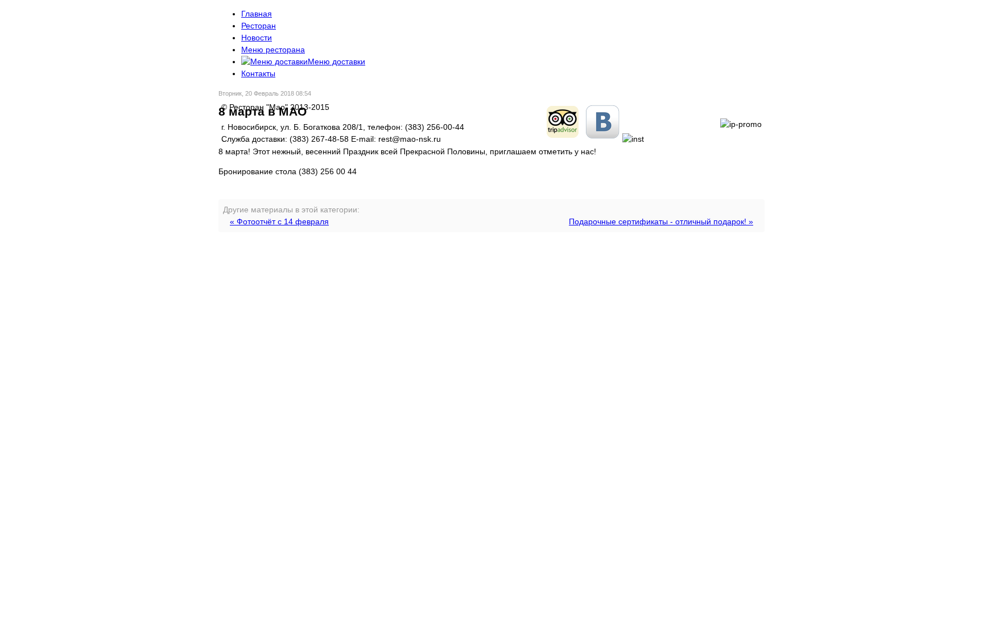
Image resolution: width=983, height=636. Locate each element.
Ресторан (258, 25)
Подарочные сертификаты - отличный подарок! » (661, 221)
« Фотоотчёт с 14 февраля (279, 221)
